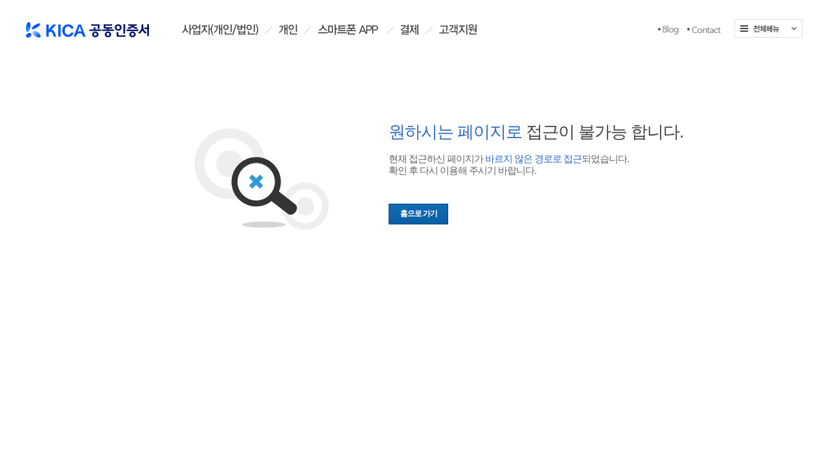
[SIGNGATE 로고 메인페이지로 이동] (87, 25)
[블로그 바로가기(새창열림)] (668, 29)
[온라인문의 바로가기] (704, 29)
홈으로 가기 (418, 213)
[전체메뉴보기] (768, 28)
